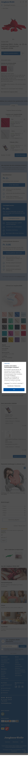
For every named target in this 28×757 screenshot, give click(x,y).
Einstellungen (11, 385)
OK (14, 389)
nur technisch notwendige (16, 383)
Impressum (7, 383)
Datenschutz (17, 385)
